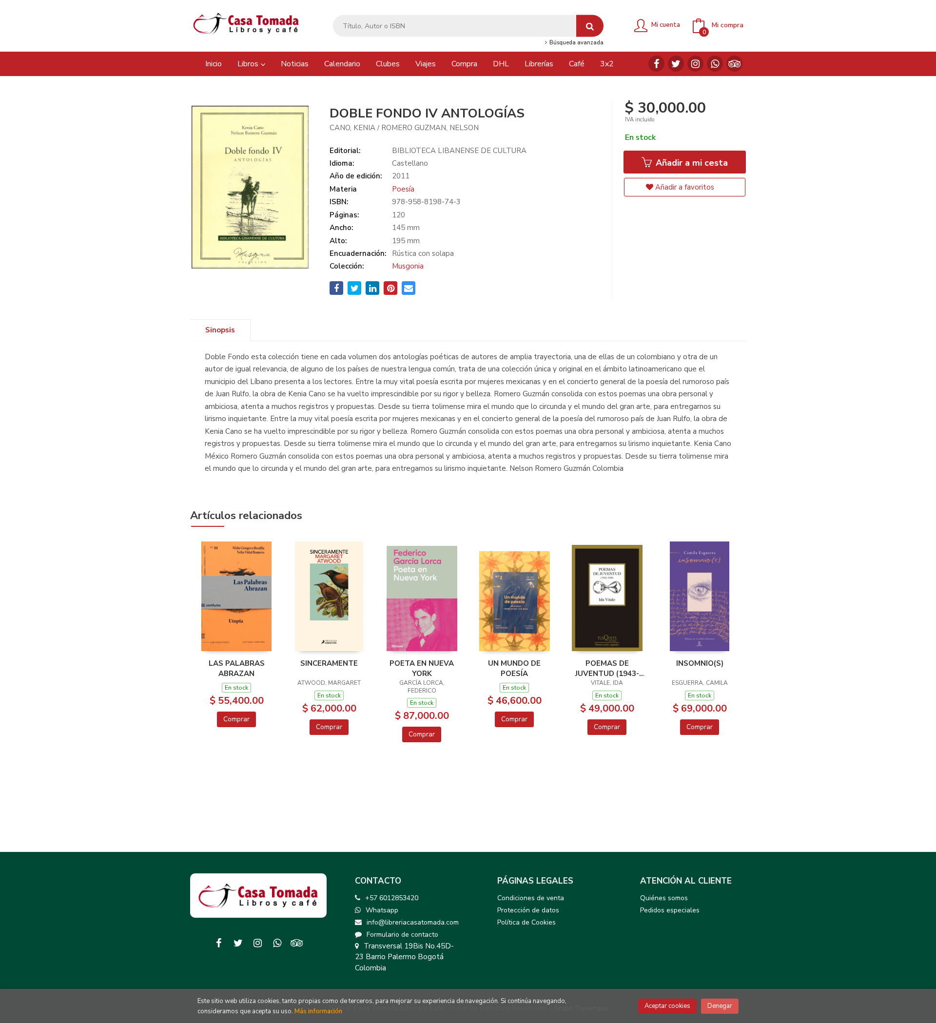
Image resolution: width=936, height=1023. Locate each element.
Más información (318, 1011)
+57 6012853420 (391, 898)
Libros (248, 63)
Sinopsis (220, 330)
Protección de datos (528, 910)
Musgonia (408, 266)
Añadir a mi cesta (690, 163)
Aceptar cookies (667, 1006)
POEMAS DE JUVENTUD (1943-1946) (607, 668)
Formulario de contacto (402, 934)
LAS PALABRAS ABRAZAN (237, 668)
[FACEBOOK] (656, 64)
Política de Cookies (526, 922)
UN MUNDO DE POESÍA (514, 668)
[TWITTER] (676, 64)
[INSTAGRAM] (695, 64)
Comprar (236, 719)
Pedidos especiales (670, 910)
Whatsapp (382, 910)
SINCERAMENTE (329, 663)
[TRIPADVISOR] (734, 64)
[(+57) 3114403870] (715, 64)
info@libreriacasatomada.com (413, 922)
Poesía (403, 189)
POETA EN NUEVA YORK (422, 668)
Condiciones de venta (530, 898)
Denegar (719, 1006)
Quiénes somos (664, 898)
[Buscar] (590, 26)
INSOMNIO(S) (699, 663)
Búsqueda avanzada (575, 42)
